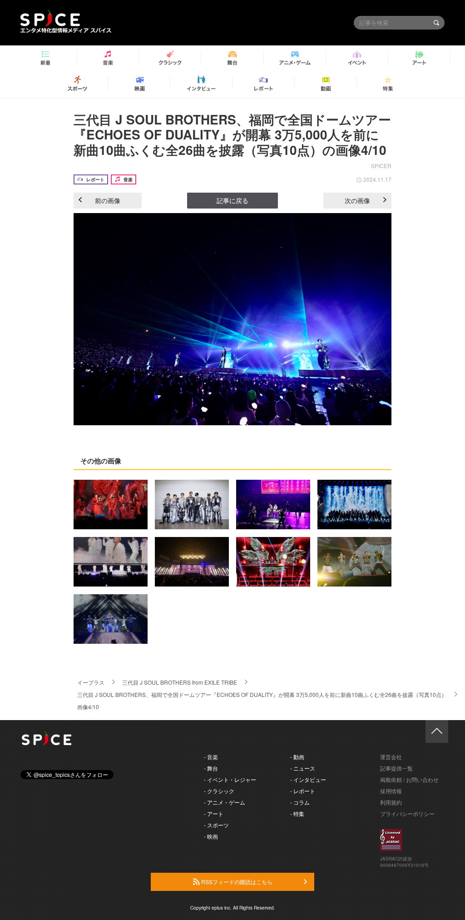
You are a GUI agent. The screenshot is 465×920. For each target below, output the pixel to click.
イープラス (90, 682)
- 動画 (297, 757)
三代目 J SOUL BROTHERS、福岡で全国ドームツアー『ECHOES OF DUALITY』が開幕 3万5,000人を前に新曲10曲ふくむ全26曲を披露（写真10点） (262, 694)
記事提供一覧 (396, 768)
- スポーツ (216, 825)
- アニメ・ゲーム (224, 802)
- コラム (300, 802)
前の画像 (107, 200)
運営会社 (391, 757)
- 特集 (297, 813)
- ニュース (302, 768)
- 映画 (211, 836)
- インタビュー (308, 779)
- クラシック (219, 791)
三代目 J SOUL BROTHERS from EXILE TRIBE (179, 682)
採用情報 (391, 791)
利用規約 (391, 802)
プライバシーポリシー (407, 813)
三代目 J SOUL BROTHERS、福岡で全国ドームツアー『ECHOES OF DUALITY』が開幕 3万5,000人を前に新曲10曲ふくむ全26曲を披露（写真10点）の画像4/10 (232, 134)
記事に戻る (232, 200)
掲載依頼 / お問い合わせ (409, 779)
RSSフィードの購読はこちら (236, 881)
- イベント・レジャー (230, 779)
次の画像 (357, 200)
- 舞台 (211, 768)
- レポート (302, 791)
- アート (213, 813)
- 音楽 (211, 757)
